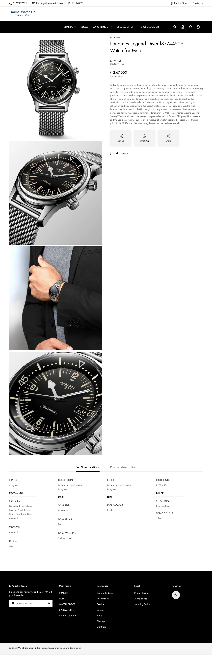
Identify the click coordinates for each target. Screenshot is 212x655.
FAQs (99, 615)
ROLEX (84, 27)
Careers (101, 610)
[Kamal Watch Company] (23, 13)
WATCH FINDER (101, 27)
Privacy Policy (141, 593)
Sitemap (101, 621)
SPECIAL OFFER (125, 27)
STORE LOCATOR (150, 27)
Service (100, 604)
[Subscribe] (49, 603)
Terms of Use (140, 598)
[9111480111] (176, 595)
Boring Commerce (72, 648)
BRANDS (68, 27)
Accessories (103, 598)
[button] (198, 27)
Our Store (101, 626)
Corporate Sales (105, 593)
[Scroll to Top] (205, 637)
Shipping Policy (142, 604)
